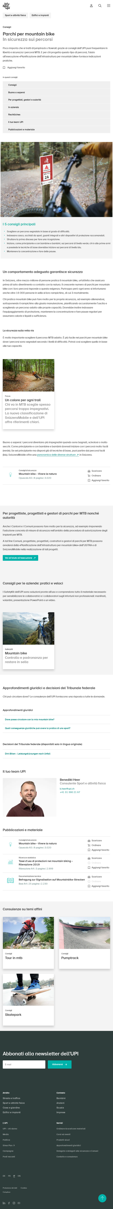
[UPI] (6, 6)
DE (4, 1176)
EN (19, 1176)
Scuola (60, 1107)
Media (6, 1134)
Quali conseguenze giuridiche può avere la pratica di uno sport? (37, 728)
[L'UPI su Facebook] (9, 1203)
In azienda (13, 107)
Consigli (12, 85)
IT (14, 1176)
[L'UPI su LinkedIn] (4, 1203)
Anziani (60, 1103)
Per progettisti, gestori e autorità (24, 99)
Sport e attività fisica (15, 15)
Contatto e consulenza (67, 1156)
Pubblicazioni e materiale (21, 129)
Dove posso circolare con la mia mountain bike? (29, 719)
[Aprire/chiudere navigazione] (108, 5)
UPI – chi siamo (10, 1128)
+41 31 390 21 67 (70, 792)
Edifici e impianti (40, 15)
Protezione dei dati (10, 1188)
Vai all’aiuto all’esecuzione (19, 557)
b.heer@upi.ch (67, 788)
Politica (6, 1140)
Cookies (24, 1188)
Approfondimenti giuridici (69, 1145)
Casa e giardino (11, 1107)
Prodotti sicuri (63, 1140)
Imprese (61, 1112)
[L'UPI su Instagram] (14, 1203)
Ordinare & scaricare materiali (71, 1128)
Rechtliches (14, 114)
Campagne (8, 1151)
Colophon (6, 1192)
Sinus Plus (7, 1145)
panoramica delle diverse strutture (56, 454)
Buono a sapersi (16, 92)
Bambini (61, 1098)
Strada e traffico (11, 1098)
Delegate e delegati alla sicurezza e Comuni (77, 1151)
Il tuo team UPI (15, 122)
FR (9, 1176)
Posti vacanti (9, 1156)
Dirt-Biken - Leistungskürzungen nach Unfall (27, 753)
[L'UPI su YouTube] (19, 1203)
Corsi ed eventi (63, 1134)
